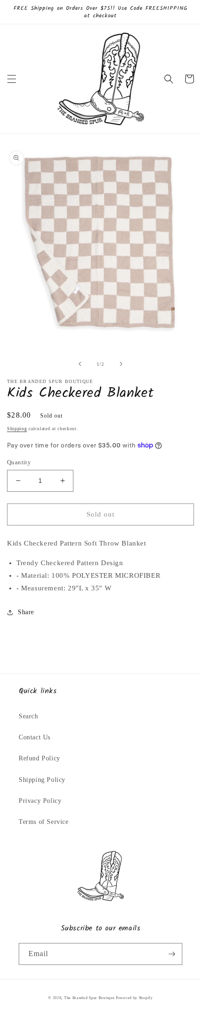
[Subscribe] (171, 954)
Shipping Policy (42, 779)
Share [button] (26, 612)
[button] (11, 79)
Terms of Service (44, 821)
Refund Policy (39, 758)
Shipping (17, 428)
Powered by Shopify (134, 998)
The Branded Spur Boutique (90, 998)
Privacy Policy (40, 800)
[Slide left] (80, 364)
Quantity (19, 462)
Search (28, 716)
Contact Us (34, 737)
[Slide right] (121, 364)
